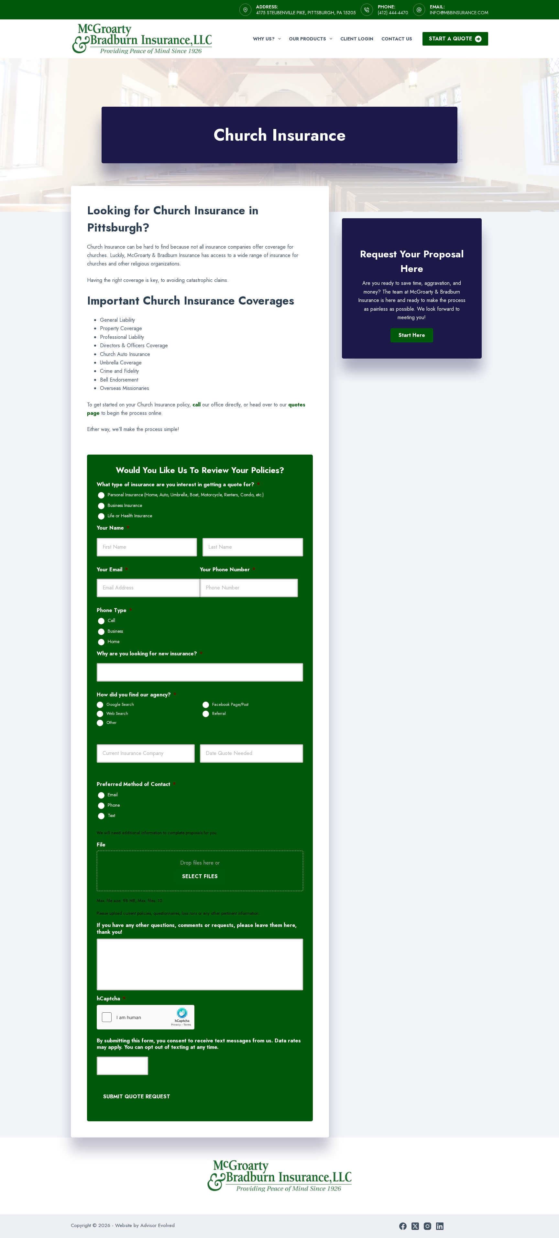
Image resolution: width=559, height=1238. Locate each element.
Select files (200, 876)
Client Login (356, 39)
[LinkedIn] (440, 1226)
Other (111, 723)
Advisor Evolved (157, 1225)
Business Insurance (125, 506)
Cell (111, 621)
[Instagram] (427, 1226)
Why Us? (264, 39)
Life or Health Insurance (130, 516)
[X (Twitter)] (415, 1226)
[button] (411, 335)
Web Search (117, 713)
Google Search (120, 704)
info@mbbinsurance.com (459, 12)
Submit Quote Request (136, 1096)
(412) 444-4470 (393, 12)
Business (115, 631)
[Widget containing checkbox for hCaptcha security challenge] (145, 1017)
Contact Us (396, 39)
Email (113, 795)
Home (113, 642)
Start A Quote (450, 38)
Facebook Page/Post (230, 704)
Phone (114, 805)
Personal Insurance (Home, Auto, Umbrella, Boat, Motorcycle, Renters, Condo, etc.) (186, 495)
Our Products (307, 39)
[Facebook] (403, 1226)
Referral (219, 713)
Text (111, 816)
